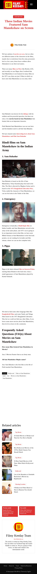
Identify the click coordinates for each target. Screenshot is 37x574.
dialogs (25, 114)
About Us (11, 566)
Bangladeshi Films (8, 314)
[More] (29, 35)
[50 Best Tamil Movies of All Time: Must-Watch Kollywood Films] (7, 461)
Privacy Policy (18, 568)
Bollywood (11, 373)
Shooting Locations (20, 484)
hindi (4, 376)
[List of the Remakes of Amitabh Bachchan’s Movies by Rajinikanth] (7, 475)
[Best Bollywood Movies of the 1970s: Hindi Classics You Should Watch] (7, 448)
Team (17, 566)
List (8, 376)
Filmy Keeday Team (20, 45)
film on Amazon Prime (26, 269)
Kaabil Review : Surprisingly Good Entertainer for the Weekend (8, 512)
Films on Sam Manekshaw (23, 373)
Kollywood (18, 471)
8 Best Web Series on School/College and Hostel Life (26, 511)
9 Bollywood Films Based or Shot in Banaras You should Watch (23, 490)
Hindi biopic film (24, 226)
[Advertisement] (19, 97)
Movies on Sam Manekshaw (18, 376)
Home (5, 566)
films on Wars (17, 69)
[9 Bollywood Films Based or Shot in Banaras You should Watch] (7, 488)
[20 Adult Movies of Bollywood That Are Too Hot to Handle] (7, 435)
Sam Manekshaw (7, 378)
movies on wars (19, 54)
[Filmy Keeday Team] (12, 45)
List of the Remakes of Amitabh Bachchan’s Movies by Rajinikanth (24, 477)
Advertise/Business (26, 566)
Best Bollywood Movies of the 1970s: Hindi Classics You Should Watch (24, 450)
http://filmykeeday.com (18, 539)
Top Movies (18, 16)
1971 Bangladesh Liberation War (22, 188)
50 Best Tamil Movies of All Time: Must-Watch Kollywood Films (23, 463)
